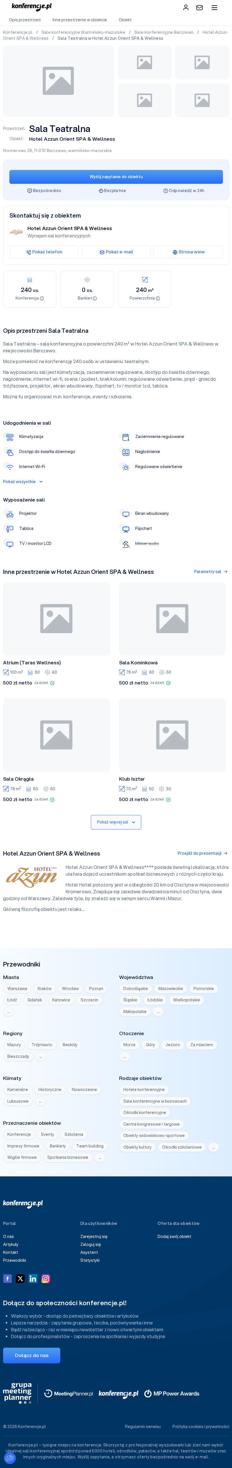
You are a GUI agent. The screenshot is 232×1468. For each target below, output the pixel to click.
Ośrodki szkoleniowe (182, 1147)
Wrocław (70, 988)
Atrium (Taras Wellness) (32, 662)
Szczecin (89, 1000)
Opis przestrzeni (25, 20)
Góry (150, 1045)
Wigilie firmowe (22, 1157)
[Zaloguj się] (185, 7)
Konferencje (19, 1134)
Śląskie (130, 1000)
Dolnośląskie (135, 988)
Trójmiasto (41, 1045)
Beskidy (70, 1045)
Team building (90, 1146)
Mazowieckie (170, 988)
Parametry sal (207, 571)
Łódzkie (155, 1000)
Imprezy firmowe (23, 1146)
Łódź (12, 1000)
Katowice (61, 1000)
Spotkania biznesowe (67, 1157)
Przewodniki (14, 1260)
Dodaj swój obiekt (174, 1236)
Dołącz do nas (31, 1355)
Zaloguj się (90, 1244)
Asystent (89, 1252)
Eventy (47, 1134)
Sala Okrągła (18, 779)
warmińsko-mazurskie (90, 150)
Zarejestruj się (94, 1236)
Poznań (96, 988)
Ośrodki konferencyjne (144, 1112)
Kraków (44, 988)
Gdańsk (34, 1000)
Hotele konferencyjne (144, 1089)
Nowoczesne (84, 1089)
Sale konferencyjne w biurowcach (155, 1101)
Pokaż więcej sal (112, 822)
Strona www (192, 251)
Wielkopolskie (186, 1000)
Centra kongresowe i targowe (151, 1124)
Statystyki (90, 1260)
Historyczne (49, 1089)
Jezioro (173, 1045)
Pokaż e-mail (119, 251)
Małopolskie (135, 1011)
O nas (8, 1236)
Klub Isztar (132, 779)
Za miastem (201, 1045)
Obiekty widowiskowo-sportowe (154, 1135)
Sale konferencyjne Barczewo (164, 32)
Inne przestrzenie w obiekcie (80, 20)
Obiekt (125, 20)
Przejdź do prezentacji (199, 853)
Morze (129, 1045)
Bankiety (58, 1146)
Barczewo (56, 150)
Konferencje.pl (18, 32)
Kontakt (10, 1252)
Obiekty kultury (137, 1147)
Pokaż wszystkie (19, 482)
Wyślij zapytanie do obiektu (116, 177)
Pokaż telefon (47, 251)
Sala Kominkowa (138, 662)
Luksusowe (18, 1101)
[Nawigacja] (214, 7)
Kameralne (17, 1089)
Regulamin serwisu (143, 1426)
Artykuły (10, 1244)
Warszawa (17, 988)
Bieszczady (18, 1056)
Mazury (14, 1045)
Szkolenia (74, 1134)
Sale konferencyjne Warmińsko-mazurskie (84, 32)
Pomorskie (204, 988)
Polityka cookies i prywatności (201, 1426)
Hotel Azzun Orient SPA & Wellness (72, 138)
